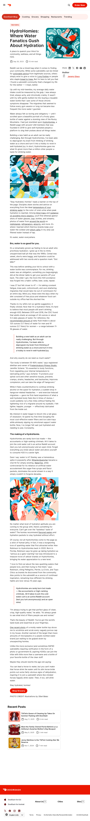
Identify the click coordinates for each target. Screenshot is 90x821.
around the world (37, 221)
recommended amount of (21, 321)
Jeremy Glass (74, 76)
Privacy (38, 815)
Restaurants (56, 17)
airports (37, 224)
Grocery (35, 17)
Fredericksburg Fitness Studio (43, 365)
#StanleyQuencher (40, 460)
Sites (79, 801)
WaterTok (39, 463)
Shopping (45, 17)
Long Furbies (43, 76)
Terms (31, 815)
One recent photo (18, 627)
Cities (60, 801)
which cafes (35, 230)
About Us (39, 801)
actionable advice (21, 73)
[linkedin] (69, 68)
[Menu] (4, 5)
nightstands (15, 224)
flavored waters (45, 532)
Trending (68, 17)
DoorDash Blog (10, 17)
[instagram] (14, 812)
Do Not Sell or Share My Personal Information (58, 815)
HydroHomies (49, 122)
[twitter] (5, 812)
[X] (73, 68)
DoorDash (85, 815)
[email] (80, 68)
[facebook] (77, 68)
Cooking (26, 17)
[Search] (69, 5)
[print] (84, 68)
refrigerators (26, 224)
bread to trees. (26, 79)
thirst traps (41, 213)
